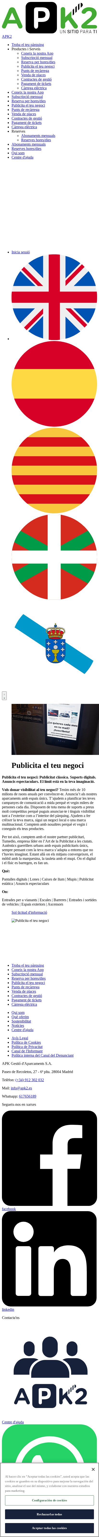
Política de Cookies (26, 1042)
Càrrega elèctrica (34, 88)
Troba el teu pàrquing (28, 45)
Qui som (18, 153)
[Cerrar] (93, 1469)
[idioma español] (54, 425)
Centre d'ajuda (22, 157)
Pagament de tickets (36, 84)
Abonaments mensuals (38, 136)
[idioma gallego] (54, 685)
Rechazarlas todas (49, 1514)
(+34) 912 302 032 (29, 1080)
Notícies (18, 1025)
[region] (49, 1500)
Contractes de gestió (36, 79)
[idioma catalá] (54, 512)
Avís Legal (20, 1038)
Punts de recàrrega (35, 71)
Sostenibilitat (21, 1021)
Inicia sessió (21, 252)
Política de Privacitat (27, 1047)
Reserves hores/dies (36, 140)
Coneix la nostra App (37, 53)
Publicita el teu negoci (38, 66)
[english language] (54, 339)
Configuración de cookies (49, 1500)
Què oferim (20, 1017)
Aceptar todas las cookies (49, 1528)
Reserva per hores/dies (38, 62)
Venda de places (33, 75)
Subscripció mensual (36, 58)
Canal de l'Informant (27, 1051)
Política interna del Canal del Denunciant (43, 1055)
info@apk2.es (21, 1088)
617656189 (27, 1096)
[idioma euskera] (54, 599)
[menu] (4, 695)
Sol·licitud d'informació (29, 912)
